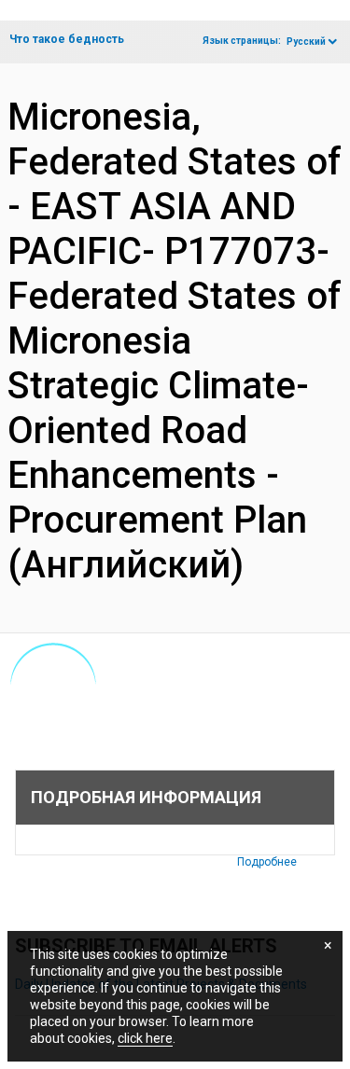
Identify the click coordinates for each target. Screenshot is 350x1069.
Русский (306, 41)
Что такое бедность (66, 39)
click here (145, 1038)
